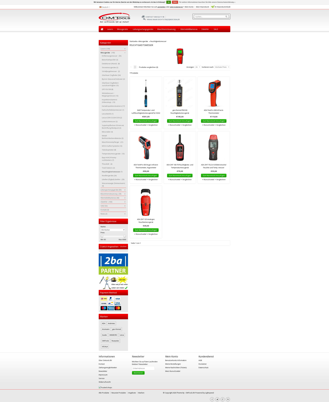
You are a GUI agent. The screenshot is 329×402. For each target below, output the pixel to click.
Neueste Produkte (119, 393)
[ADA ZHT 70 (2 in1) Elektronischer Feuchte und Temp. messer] (213, 148)
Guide (104, 335)
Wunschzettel (140, 125)
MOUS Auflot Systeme (112, 146)
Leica (122, 335)
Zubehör (205, 29)
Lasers (110, 29)
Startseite (102, 29)
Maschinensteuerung (167, 29)
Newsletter (103, 371)
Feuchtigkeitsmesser (158, 41)
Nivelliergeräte (109, 175)
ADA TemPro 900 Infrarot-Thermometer (213, 111)
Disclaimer (203, 364)
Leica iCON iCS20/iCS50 (112, 117)
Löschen (123, 246)
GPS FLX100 (107, 89)
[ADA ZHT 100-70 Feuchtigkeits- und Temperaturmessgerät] (179, 148)
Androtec (111, 323)
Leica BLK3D (107, 114)
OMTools (105, 341)
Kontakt (104, 35)
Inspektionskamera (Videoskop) (109, 100)
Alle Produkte (104, 393)
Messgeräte (123, 29)
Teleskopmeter (109, 150)
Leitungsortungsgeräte (143, 29)
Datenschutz (203, 367)
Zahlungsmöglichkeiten (108, 367)
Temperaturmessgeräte (113, 153)
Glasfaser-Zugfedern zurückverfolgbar (110, 84)
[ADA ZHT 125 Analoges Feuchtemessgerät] (146, 203)
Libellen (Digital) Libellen (113, 179)
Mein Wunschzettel (172, 371)
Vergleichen (153, 125)
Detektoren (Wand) (111, 63)
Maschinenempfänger (112, 142)
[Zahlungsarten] (113, 303)
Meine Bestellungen (173, 364)
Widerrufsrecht (105, 382)
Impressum (103, 375)
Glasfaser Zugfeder (111, 75)
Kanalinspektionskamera (113, 106)
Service (101, 378)
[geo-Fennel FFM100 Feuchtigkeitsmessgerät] (179, 94)
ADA (103, 323)
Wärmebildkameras (189, 29)
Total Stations (108, 168)
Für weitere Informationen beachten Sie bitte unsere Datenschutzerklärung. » (207, 2)
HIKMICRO (113, 335)
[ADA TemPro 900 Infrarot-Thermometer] (213, 94)
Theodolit (107, 164)
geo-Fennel (116, 329)
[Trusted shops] (105, 387)
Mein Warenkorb (202, 7)
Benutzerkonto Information (175, 360)
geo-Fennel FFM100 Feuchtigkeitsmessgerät (180, 111)
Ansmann (105, 329)
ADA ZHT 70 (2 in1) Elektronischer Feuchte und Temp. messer (213, 166)
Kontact (102, 364)
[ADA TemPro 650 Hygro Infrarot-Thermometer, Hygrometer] (146, 148)
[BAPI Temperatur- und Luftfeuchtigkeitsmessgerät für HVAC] (146, 94)
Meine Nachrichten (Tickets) (176, 367)
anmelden (162, 7)
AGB (200, 360)
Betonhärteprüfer (110, 60)
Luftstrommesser (109, 121)
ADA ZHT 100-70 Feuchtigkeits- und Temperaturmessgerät (180, 166)
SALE (216, 29)
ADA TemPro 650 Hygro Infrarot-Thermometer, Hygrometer (146, 166)
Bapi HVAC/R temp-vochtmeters (109, 158)
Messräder (107, 132)
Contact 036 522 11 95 (154, 17)
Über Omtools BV (105, 360)
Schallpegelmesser (111, 71)
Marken (141, 393)
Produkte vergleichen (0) (148, 67)
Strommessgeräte (110, 67)
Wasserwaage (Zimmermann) (113, 184)
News (114, 35)
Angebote (132, 393)
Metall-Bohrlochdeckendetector (112, 136)
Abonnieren (138, 373)
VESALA (105, 346)
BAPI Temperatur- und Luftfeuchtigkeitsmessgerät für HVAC (146, 111)
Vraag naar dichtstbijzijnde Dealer (163, 19)
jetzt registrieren (176, 7)
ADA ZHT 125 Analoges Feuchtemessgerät (146, 220)
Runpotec (115, 341)
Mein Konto (189, 7)
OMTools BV (190, 393)
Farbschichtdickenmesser (113, 110)
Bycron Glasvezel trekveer (113, 79)
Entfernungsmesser (111, 56)
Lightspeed (209, 393)
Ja (169, 2)
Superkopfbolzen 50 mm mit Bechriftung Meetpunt (113, 126)
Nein (175, 2)
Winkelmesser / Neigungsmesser (110, 94)
